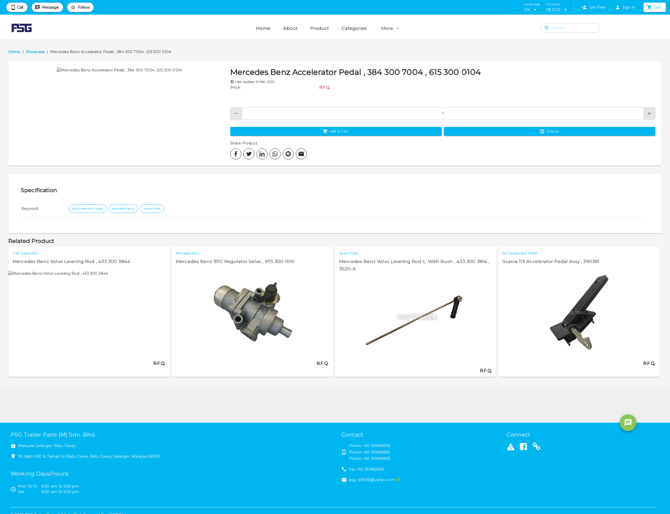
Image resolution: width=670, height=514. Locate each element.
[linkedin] (261, 153)
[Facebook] (523, 447)
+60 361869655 (376, 452)
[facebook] (235, 153)
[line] (288, 153)
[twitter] (248, 153)
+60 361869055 (376, 445)
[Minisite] (536, 447)
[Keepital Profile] (511, 446)
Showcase (35, 51)
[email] (301, 153)
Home (14, 51)
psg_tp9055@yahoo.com (372, 479)
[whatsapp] (275, 153)
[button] (119, 113)
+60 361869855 (376, 458)
